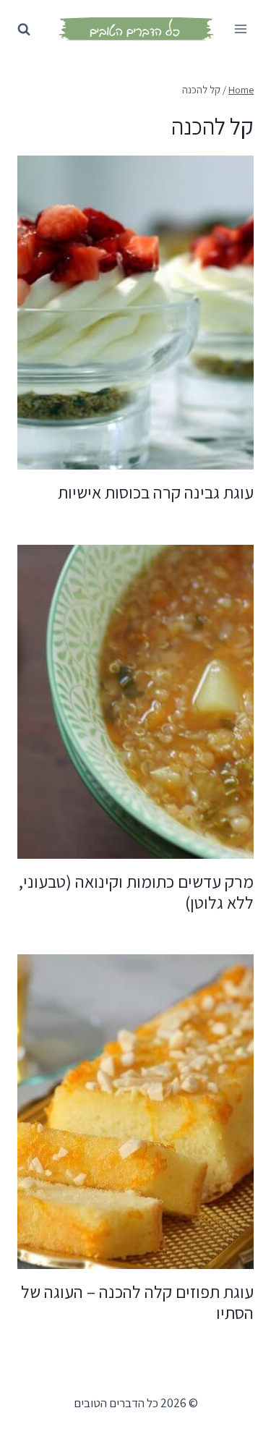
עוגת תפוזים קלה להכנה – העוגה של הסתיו (137, 1302)
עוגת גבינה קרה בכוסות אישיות (156, 492)
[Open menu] (240, 28)
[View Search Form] (23, 26)
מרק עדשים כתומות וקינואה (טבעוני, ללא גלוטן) (136, 892)
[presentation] (135, 313)
